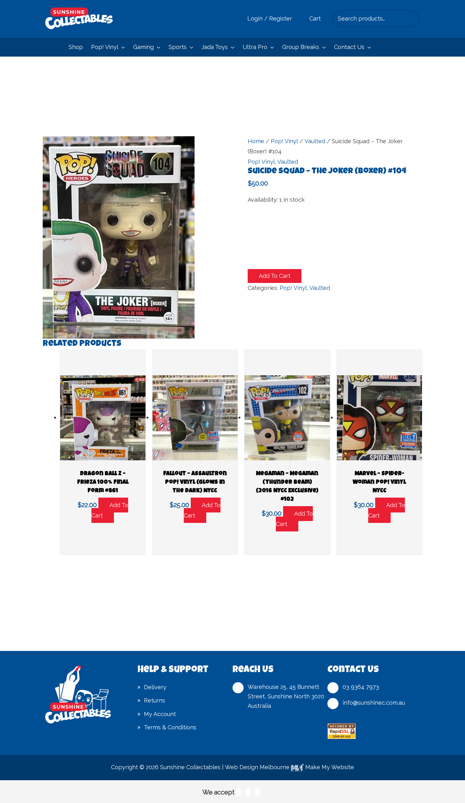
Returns (154, 700)
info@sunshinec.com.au (374, 702)
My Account (160, 714)
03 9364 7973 (361, 686)
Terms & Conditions (170, 727)
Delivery (155, 687)
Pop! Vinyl (284, 141)
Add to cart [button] (109, 510)
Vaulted (315, 141)
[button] (121, 47)
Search (412, 18)
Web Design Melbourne (257, 767)
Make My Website (329, 767)
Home (256, 141)
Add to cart (274, 276)
